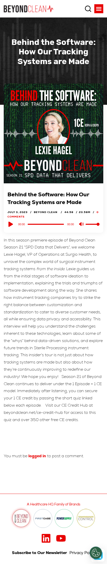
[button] (98, 8)
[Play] (10, 224)
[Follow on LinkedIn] (46, 538)
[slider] (93, 228)
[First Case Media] (43, 518)
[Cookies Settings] (96, 553)
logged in (37, 455)
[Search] (88, 8)
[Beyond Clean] (29, 8)
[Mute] (81, 224)
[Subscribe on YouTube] (61, 538)
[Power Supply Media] (64, 518)
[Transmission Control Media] (86, 518)
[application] (53, 224)
